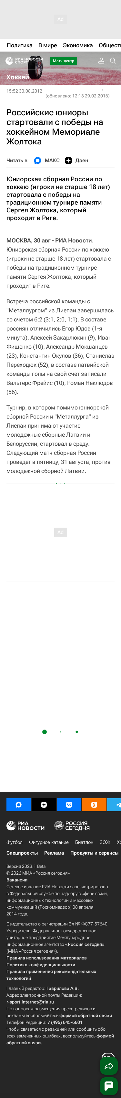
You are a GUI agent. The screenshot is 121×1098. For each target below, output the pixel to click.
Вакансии (16, 879)
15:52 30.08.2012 (24, 91)
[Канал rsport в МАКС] (18, 804)
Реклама (54, 853)
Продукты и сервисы (94, 853)
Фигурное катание (49, 842)
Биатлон (84, 842)
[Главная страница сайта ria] (7, 61)
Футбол (14, 842)
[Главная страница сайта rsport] (38, 61)
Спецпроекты (22, 853)
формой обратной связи (85, 1015)
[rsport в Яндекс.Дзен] (44, 804)
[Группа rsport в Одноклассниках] (94, 804)
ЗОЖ (105, 842)
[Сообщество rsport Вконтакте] (69, 804)
